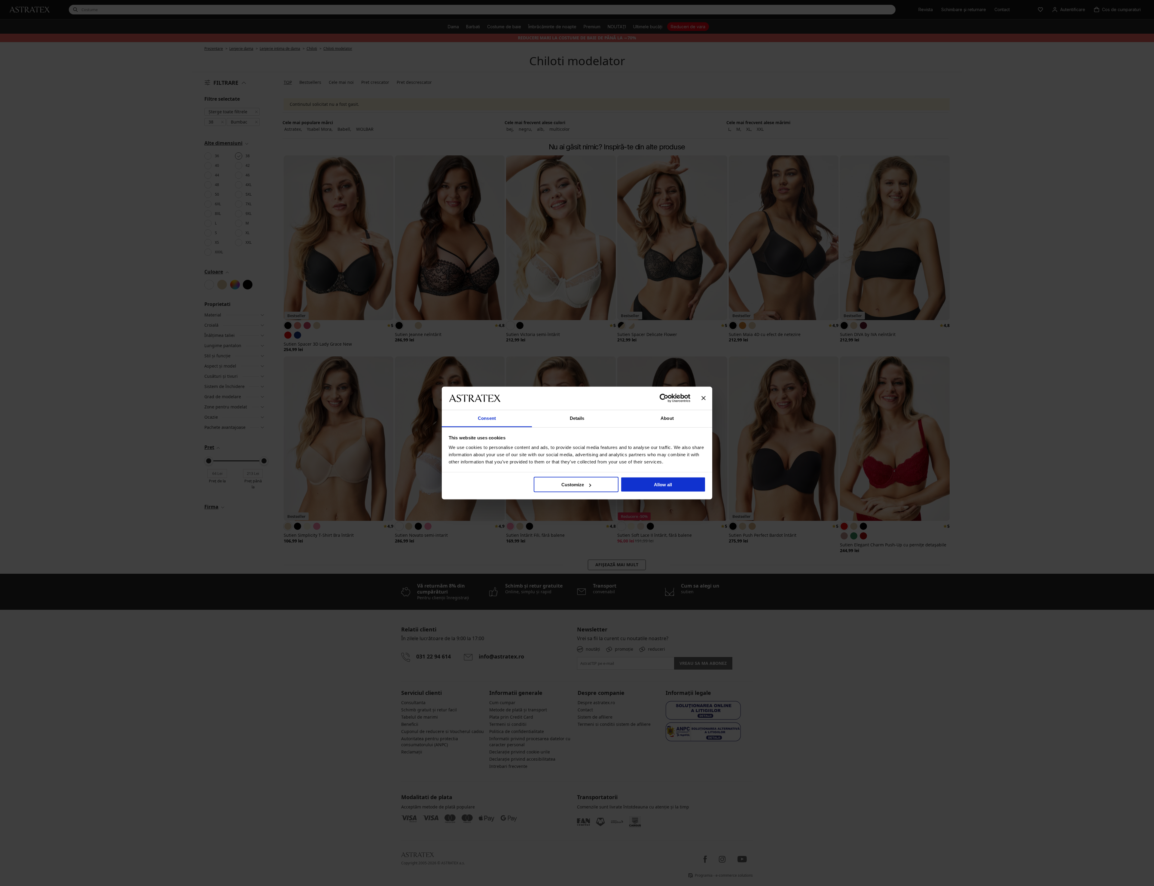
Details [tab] (577, 417)
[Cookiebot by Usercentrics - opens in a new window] (664, 398)
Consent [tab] (487, 417)
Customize (572, 484)
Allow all (663, 484)
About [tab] (667, 417)
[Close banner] (703, 398)
